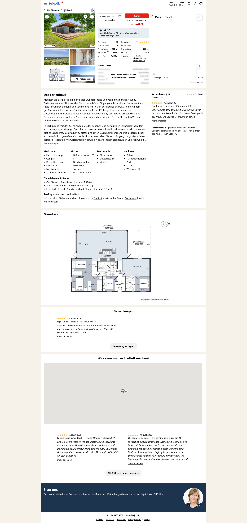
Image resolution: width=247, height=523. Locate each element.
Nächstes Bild (92, 32)
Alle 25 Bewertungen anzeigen (123, 473)
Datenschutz (121, 520)
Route (200, 77)
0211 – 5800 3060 (176, 2)
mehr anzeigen (159, 120)
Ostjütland (130, 198)
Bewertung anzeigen (123, 346)
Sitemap (147, 520)
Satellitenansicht (177, 44)
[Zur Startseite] (56, 3)
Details (200, 94)
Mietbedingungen (139, 61)
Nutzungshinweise (134, 520)
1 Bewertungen (158, 97)
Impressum (110, 520)
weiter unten (51, 201)
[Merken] (92, 17)
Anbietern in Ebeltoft (166, 133)
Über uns (99, 520)
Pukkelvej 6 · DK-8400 (161, 77)
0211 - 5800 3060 (115, 515)
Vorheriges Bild (47, 32)
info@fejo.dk (132, 515)
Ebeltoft (98, 198)
